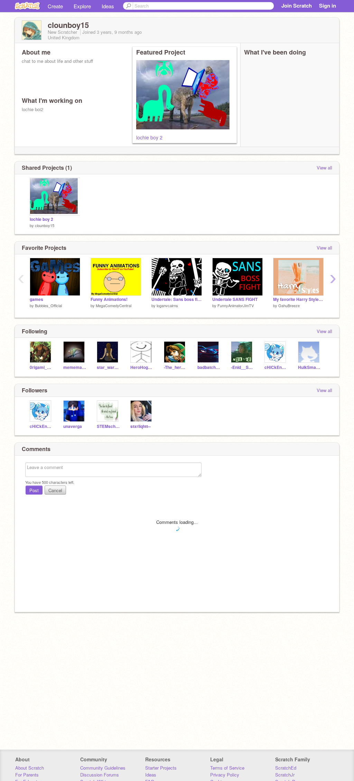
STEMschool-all (108, 426)
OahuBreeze (289, 305)
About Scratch (29, 767)
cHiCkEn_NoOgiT (276, 367)
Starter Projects (161, 767)
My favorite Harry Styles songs (298, 299)
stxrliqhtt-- (140, 426)
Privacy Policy (224, 774)
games (36, 299)
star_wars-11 (108, 367)
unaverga (72, 426)
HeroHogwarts (141, 367)
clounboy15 (44, 225)
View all (324, 167)
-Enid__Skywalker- (242, 367)
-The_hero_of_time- (175, 367)
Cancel (55, 490)
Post (34, 490)
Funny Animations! (109, 299)
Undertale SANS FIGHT (235, 299)
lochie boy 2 (149, 137)
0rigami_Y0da (41, 367)
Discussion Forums (99, 774)
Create (55, 6)
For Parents (27, 774)
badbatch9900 (209, 367)
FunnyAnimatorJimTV (235, 305)
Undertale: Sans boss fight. (176, 299)
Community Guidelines (102, 767)
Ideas (108, 6)
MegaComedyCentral (113, 305)
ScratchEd (285, 767)
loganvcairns (167, 305)
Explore (82, 6)
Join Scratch (296, 5)
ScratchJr (285, 774)
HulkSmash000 (309, 367)
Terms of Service (227, 767)
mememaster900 (74, 367)
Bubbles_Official (48, 305)
